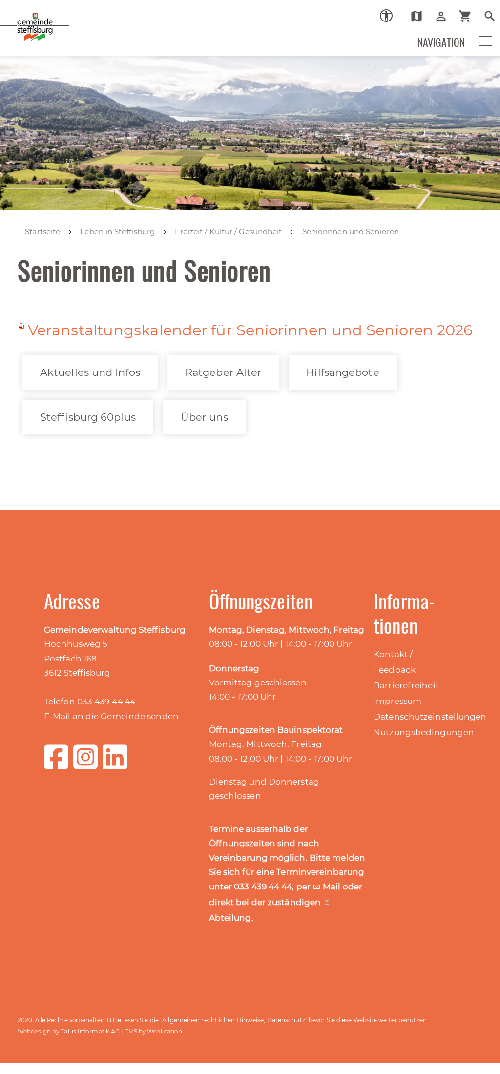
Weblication (164, 1031)
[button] (479, 47)
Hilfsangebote (342, 372)
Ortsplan (420, 16)
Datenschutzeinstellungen (430, 717)
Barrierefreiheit (406, 685)
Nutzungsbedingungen (424, 732)
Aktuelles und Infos (90, 372)
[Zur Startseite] (68, 33)
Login (444, 16)
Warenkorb (468, 16)
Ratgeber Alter (223, 372)
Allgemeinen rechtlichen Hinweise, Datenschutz (233, 1020)
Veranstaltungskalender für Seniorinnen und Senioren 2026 (250, 330)
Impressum (397, 701)
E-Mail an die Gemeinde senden (111, 716)
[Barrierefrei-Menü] (386, 15)
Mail (333, 886)
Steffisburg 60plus (88, 417)
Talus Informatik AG (90, 1031)
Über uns (204, 417)
